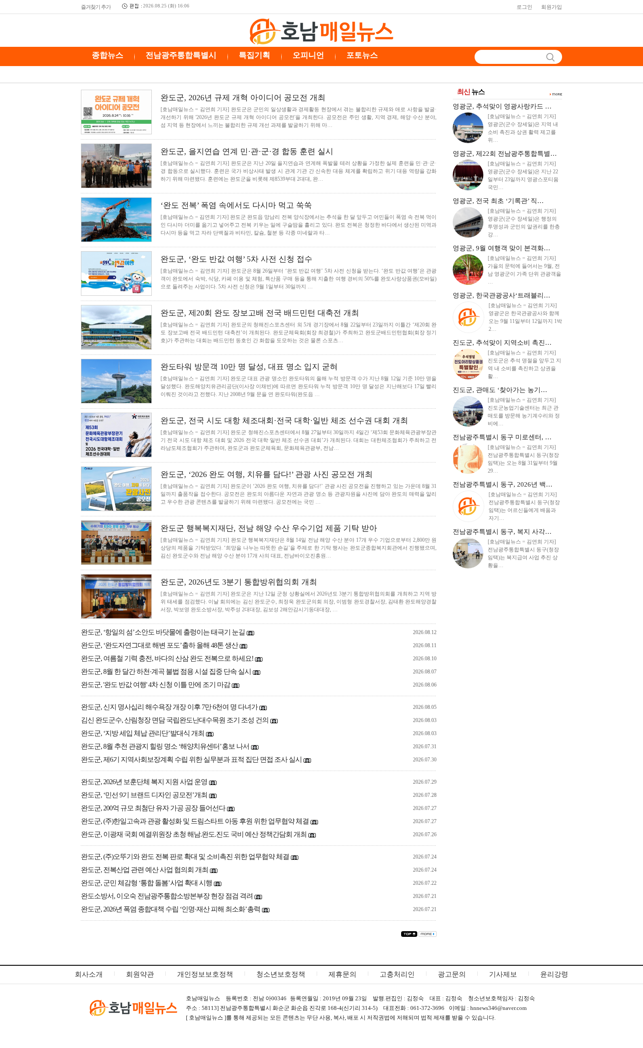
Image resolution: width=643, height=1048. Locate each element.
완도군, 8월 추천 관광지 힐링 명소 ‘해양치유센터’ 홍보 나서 (165, 746)
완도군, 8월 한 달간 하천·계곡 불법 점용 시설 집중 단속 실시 (166, 671)
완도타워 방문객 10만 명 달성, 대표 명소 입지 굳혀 (249, 366)
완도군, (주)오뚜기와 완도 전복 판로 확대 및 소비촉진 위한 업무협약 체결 (185, 856)
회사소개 (89, 974)
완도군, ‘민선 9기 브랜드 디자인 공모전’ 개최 (144, 795)
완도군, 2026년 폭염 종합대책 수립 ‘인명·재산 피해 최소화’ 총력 (170, 909)
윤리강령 (554, 974)
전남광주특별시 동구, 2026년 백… (502, 484)
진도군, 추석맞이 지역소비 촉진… (502, 342)
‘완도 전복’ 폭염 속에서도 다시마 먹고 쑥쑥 (236, 205)
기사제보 (503, 974)
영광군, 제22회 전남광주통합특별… (505, 153)
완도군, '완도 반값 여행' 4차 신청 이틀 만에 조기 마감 (155, 684)
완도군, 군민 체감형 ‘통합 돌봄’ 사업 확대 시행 (146, 883)
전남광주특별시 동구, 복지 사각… (502, 531)
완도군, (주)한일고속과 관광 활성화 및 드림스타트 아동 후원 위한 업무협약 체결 (195, 821)
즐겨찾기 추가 (96, 7)
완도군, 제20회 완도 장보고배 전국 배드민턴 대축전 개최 (260, 312)
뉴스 (471, 91)
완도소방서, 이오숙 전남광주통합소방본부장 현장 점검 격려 (167, 896)
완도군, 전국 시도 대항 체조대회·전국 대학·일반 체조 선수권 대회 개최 (284, 420)
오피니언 (308, 55)
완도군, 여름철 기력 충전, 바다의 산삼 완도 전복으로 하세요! (167, 658)
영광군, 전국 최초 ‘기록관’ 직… (498, 200)
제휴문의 (342, 974)
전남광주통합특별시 (181, 55)
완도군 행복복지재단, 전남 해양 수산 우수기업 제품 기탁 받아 (269, 528)
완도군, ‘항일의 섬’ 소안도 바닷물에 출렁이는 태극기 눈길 (163, 632)
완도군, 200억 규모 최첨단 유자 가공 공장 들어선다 (153, 808)
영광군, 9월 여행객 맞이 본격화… (501, 248)
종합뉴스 (107, 55)
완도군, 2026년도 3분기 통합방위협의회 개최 (239, 582)
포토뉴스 (362, 55)
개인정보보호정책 (205, 974)
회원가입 (551, 7)
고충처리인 (397, 974)
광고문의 (452, 974)
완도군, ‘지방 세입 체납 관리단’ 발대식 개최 (142, 733)
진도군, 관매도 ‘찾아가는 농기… (500, 389)
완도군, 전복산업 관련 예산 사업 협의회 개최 (144, 869)
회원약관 (140, 974)
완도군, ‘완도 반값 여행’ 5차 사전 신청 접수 (236, 259)
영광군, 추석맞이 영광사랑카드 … (502, 106)
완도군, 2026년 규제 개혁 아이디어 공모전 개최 (243, 97)
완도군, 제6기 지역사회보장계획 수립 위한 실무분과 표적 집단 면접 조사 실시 (191, 759)
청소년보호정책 (280, 974)
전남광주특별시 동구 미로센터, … (502, 437)
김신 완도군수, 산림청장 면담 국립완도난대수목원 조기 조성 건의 (175, 720)
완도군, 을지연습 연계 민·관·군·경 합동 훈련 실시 (247, 151)
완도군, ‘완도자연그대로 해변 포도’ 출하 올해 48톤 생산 (159, 645)
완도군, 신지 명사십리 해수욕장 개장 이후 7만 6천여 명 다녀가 (169, 707)
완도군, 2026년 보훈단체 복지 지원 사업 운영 (144, 781)
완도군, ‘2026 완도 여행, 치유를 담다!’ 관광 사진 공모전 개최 (267, 474)
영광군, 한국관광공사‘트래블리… (501, 295)
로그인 (524, 7)
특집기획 (254, 55)
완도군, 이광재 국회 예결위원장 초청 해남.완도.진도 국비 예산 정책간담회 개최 (194, 834)
